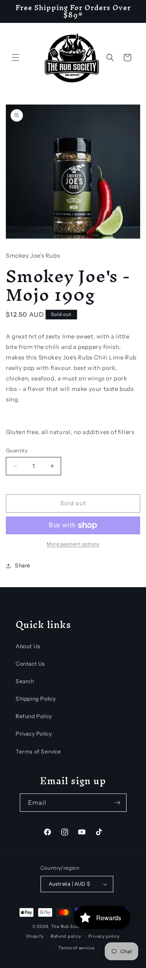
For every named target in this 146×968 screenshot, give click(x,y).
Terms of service (76, 948)
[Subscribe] (117, 803)
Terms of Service (38, 751)
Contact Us (30, 663)
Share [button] (22, 565)
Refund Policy (34, 716)
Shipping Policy (36, 698)
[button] (15, 57)
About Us (28, 646)
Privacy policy (104, 936)
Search (25, 681)
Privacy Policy (34, 733)
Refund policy (66, 936)
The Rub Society (69, 926)
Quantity (17, 450)
